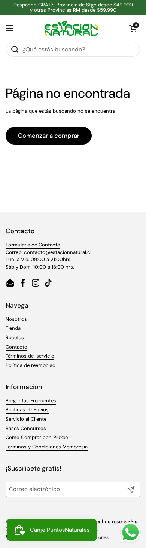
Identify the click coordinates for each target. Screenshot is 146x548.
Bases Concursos (26, 428)
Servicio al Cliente (26, 419)
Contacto (16, 347)
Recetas (15, 337)
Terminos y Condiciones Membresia (47, 447)
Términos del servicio (30, 356)
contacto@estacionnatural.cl (57, 252)
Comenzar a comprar (48, 135)
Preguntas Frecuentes (31, 400)
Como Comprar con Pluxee (37, 437)
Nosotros (16, 319)
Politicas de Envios (27, 409)
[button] (132, 28)
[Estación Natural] (71, 28)
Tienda (13, 328)
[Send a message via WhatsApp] (130, 532)
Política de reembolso (30, 365)
